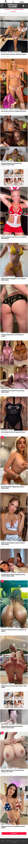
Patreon (11, 109)
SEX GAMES (20, 9)
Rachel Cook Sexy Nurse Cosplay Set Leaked (13, 54)
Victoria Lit (10, 161)
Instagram (4, 52)
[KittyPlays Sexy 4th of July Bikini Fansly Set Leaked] (14, 800)
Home (2, 841)
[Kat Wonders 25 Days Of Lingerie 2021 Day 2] (14, 414)
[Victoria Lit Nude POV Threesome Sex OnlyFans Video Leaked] (14, 139)
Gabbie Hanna (4, 683)
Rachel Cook (17, 52)
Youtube (17, 109)
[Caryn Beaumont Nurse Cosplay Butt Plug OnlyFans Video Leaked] (14, 561)
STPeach (8, 332)
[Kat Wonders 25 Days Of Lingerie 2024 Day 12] (14, 84)
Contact (14, 842)
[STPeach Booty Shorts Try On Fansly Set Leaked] (14, 308)
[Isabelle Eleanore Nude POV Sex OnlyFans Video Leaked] (14, 365)
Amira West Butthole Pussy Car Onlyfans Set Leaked (13, 630)
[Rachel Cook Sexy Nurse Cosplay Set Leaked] (14, 34)
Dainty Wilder (4, 724)
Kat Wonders (4, 109)
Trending (21, 2)
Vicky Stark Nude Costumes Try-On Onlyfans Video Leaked (14, 237)
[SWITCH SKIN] (23, 6)
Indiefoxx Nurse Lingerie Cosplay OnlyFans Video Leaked (13, 543)
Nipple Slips (11, 484)
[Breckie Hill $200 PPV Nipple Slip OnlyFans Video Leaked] (14, 460)
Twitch (15, 540)
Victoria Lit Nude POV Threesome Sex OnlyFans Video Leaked (11, 164)
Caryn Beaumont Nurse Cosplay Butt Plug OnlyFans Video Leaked (13, 575)
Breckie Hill (4, 484)
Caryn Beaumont (5, 572)
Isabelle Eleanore (5, 388)
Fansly (2, 332)
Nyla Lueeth (11, 627)
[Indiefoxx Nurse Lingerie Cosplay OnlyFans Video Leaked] (14, 517)
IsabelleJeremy (14, 388)
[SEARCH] (26, 6)
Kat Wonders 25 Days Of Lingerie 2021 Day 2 (13, 432)
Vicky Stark (10, 234)
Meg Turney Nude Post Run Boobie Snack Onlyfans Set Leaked (12, 770)
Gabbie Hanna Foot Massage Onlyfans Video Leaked (14, 686)
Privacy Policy (17, 841)
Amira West (4, 627)
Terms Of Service (9, 841)
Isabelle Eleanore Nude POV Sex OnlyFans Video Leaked (12, 391)
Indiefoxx (3, 540)
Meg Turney (4, 768)
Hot (13, 2)
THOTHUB (15, 9)
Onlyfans (10, 52)
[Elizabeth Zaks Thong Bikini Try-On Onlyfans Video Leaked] (14, 260)
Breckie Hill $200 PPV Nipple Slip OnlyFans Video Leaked (12, 487)
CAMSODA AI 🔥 (8, 9)
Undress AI (13, 11)
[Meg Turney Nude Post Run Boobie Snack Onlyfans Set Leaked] (14, 750)
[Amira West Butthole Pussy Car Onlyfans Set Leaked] (14, 604)
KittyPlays (8, 824)
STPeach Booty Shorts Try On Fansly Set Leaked (12, 335)
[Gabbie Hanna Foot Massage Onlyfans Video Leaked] (14, 660)
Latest (5, 2)
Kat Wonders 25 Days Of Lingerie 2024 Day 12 (13, 111)
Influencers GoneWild (12, 6)
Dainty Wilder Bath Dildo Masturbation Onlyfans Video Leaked (12, 726)
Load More (14, 833)
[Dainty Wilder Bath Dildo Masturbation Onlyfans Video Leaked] (14, 717)
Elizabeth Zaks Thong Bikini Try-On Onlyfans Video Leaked (13, 279)
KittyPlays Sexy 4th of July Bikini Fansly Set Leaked (13, 827)
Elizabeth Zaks (4, 276)
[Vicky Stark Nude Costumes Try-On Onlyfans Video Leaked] (14, 211)
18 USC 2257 (24, 841)
